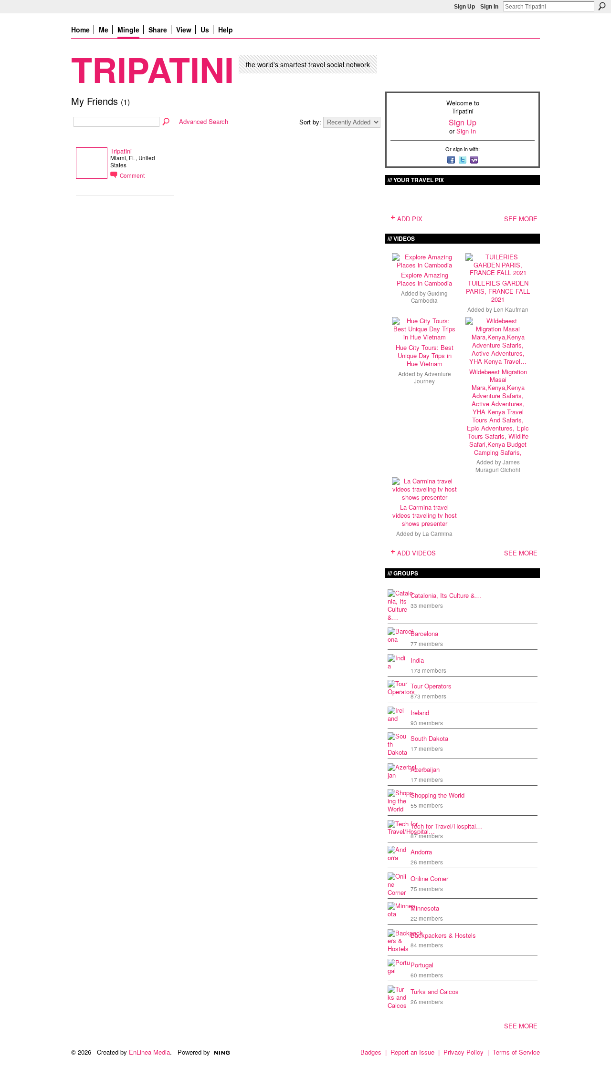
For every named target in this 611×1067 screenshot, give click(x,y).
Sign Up (464, 6)
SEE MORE (520, 218)
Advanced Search (203, 121)
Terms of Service (516, 1052)
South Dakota (429, 738)
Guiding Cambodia (429, 296)
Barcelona (424, 633)
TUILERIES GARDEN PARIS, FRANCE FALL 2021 (498, 291)
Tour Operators (431, 685)
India (417, 660)
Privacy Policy (463, 1052)
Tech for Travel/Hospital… (446, 826)
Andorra (421, 851)
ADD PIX (409, 218)
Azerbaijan (425, 769)
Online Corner (429, 878)
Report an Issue (412, 1052)
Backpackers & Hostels (443, 935)
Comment (132, 175)
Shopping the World (437, 795)
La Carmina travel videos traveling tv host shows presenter (424, 515)
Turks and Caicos (435, 991)
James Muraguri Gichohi (497, 465)
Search (602, 6)
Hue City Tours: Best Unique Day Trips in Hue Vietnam (424, 355)
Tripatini (152, 68)
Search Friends (166, 122)
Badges (370, 1052)
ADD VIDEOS (416, 552)
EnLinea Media (149, 1052)
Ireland (420, 712)
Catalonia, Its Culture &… (446, 595)
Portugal (422, 964)
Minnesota (425, 908)
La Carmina (437, 533)
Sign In (489, 6)
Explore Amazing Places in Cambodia (424, 278)
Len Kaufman (511, 309)
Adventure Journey (432, 377)
